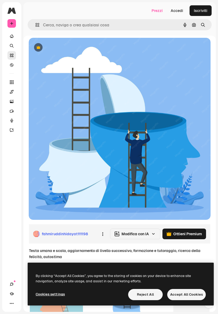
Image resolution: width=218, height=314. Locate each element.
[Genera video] (11, 111)
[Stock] (11, 55)
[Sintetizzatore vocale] (11, 120)
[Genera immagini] (11, 101)
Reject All (145, 294)
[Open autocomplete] (35, 25)
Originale (63, 47)
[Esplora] (11, 65)
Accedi (177, 10)
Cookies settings (50, 294)
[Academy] (11, 294)
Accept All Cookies (186, 294)
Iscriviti (200, 10)
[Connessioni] (11, 284)
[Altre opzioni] (102, 234)
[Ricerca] (11, 46)
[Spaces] (11, 92)
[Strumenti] (11, 82)
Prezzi (157, 10)
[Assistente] (11, 130)
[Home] (11, 36)
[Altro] (11, 303)
